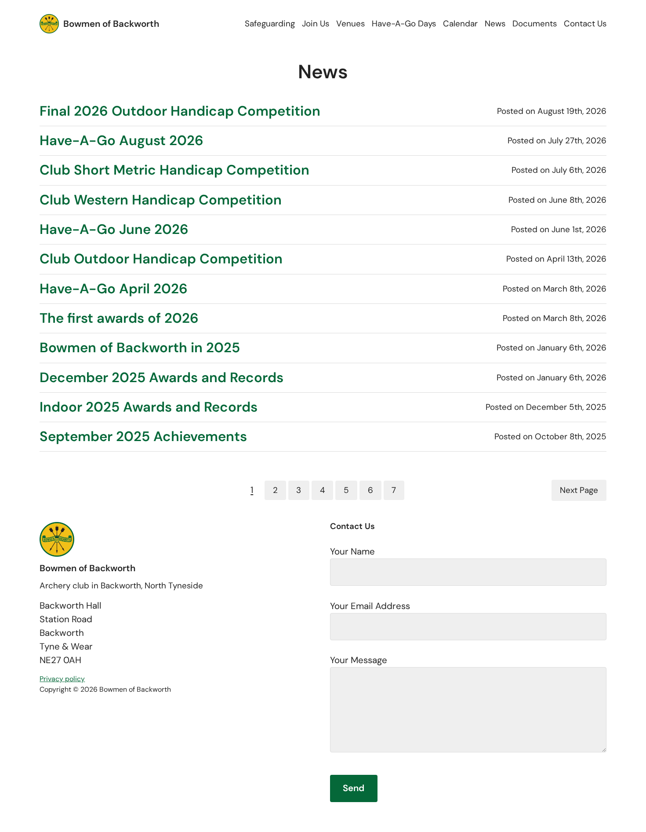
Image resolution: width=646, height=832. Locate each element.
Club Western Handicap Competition (161, 200)
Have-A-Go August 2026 (121, 140)
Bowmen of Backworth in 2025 (140, 347)
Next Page (579, 490)
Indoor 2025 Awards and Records (149, 407)
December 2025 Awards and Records (161, 377)
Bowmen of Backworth (111, 23)
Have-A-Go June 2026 (114, 229)
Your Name (352, 551)
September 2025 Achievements (143, 436)
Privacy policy (62, 678)
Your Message (358, 660)
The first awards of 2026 (119, 318)
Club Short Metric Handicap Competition (174, 170)
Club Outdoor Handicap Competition (161, 259)
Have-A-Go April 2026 (114, 288)
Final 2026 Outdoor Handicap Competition (180, 111)
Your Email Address (370, 606)
